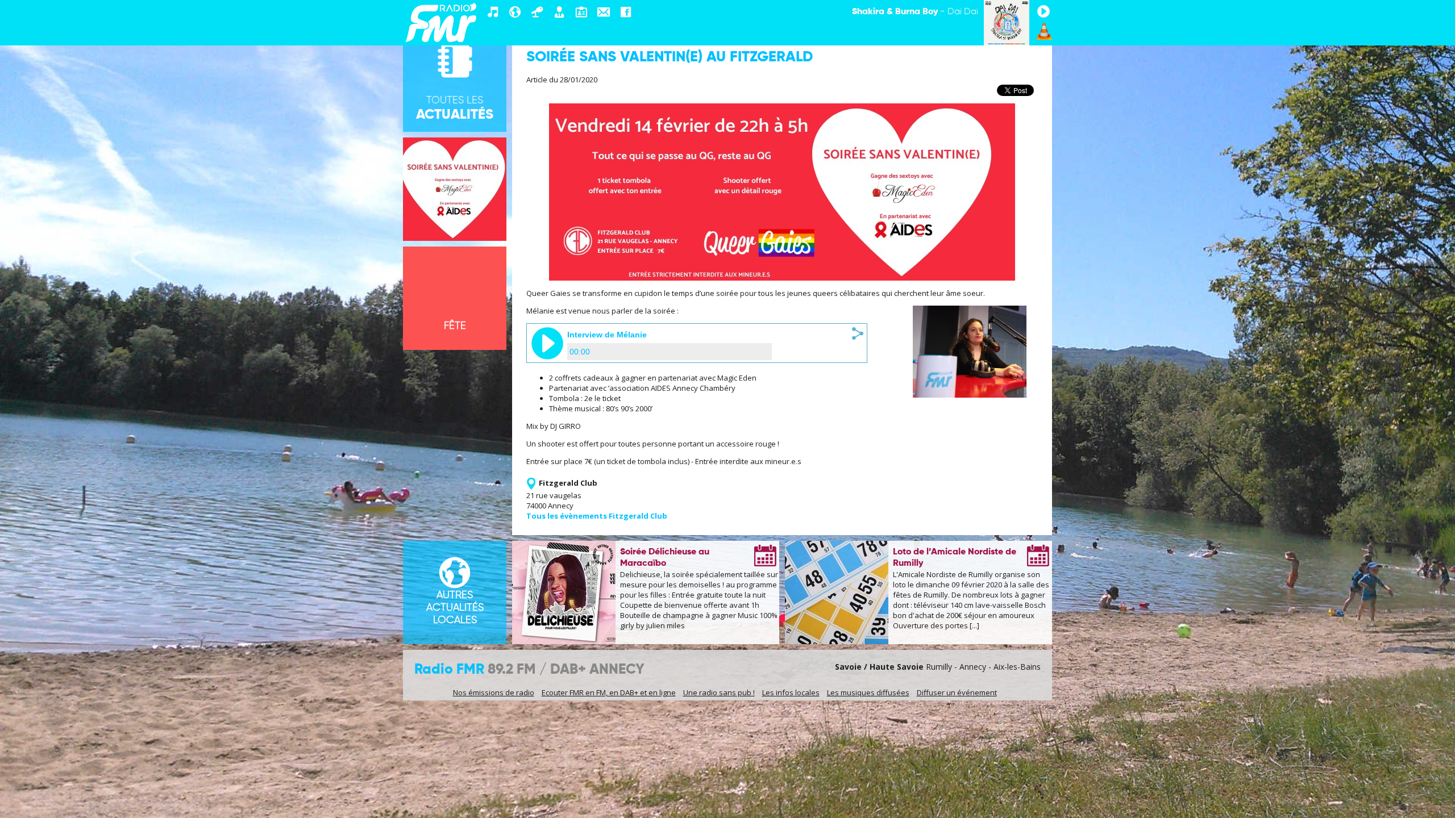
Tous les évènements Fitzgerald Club (596, 516)
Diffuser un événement (957, 692)
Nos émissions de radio (493, 692)
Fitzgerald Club (568, 483)
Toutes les (454, 108)
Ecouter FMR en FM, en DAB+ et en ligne (609, 692)
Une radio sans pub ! (719, 692)
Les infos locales (791, 692)
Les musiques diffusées (868, 692)
